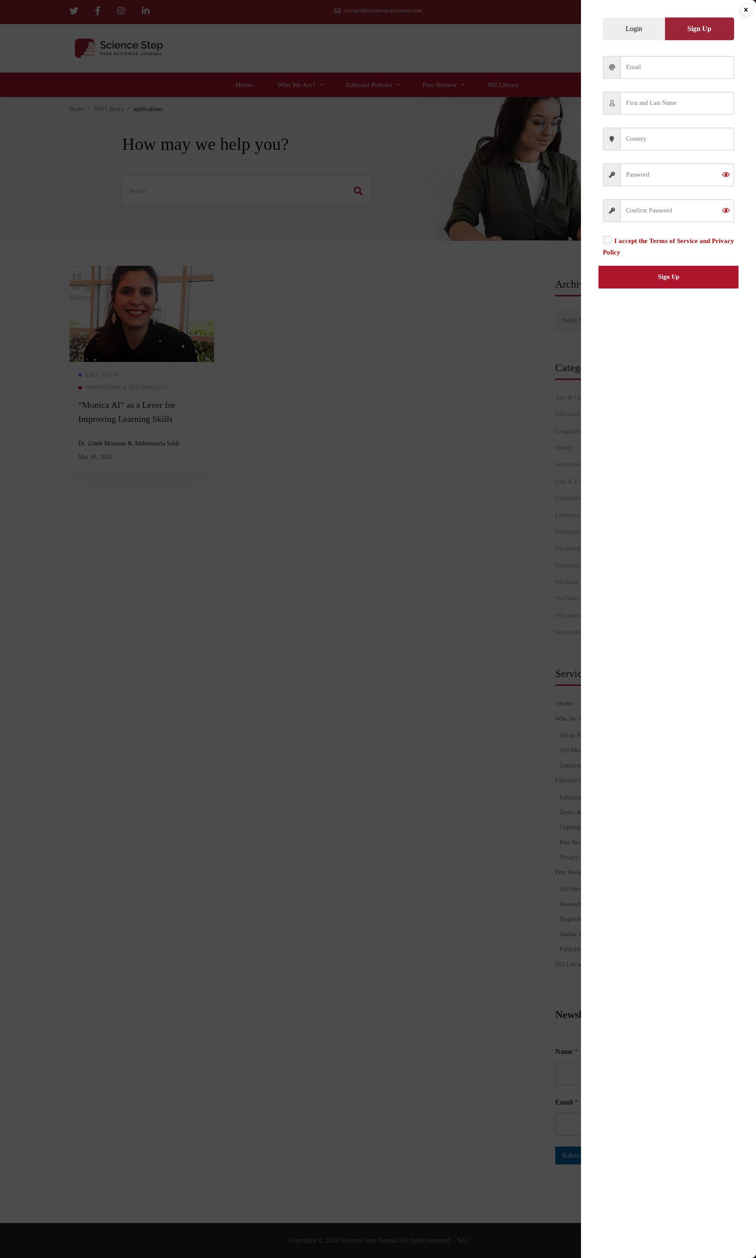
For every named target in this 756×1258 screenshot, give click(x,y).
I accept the (668, 246)
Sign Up (668, 277)
